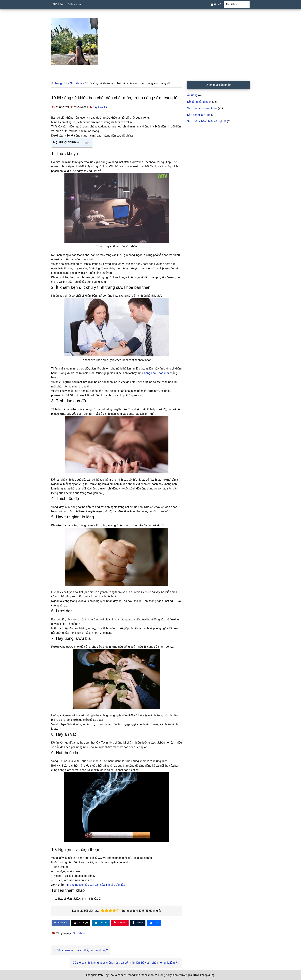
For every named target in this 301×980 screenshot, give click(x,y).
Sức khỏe (76, 83)
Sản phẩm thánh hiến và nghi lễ (206, 121)
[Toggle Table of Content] (85, 143)
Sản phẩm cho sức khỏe (202, 108)
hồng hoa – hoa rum (156, 373)
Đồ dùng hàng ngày (199, 101)
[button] (103, 911)
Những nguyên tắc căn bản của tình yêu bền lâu (95, 884)
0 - (217, 4)
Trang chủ (61, 83)
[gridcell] (116, 361)
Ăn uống (192, 95)
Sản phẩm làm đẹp (198, 114)
